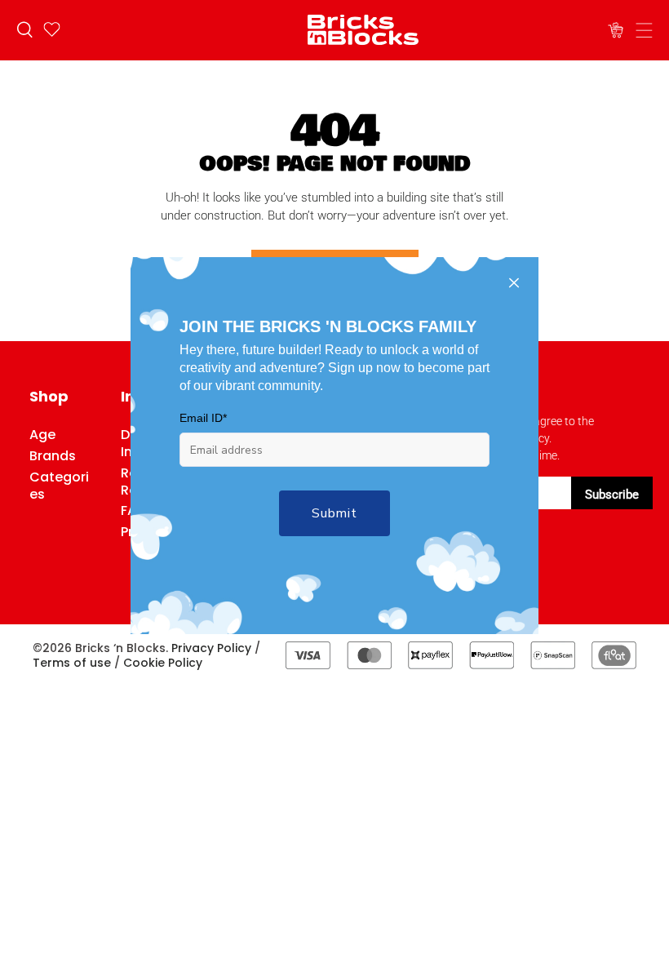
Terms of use (72, 663)
